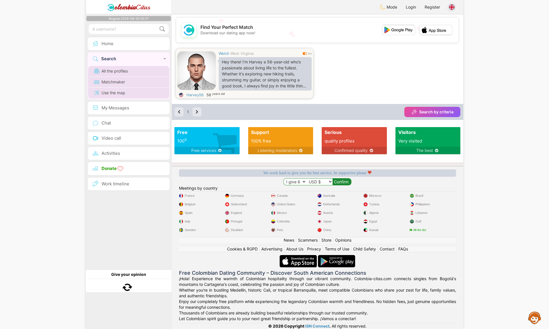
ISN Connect (317, 326)
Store (326, 240)
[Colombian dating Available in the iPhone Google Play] (336, 257)
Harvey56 (195, 95)
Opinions (343, 240)
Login (411, 7)
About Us (294, 248)
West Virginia (242, 53)
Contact (387, 248)
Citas (132, 7)
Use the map (113, 92)
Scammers (308, 240)
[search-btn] (162, 29)
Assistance (534, 317)
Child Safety (364, 248)
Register (432, 7)
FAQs (403, 248)
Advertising (272, 248)
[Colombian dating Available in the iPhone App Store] (299, 257)
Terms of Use (337, 248)
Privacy (314, 248)
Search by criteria (436, 111)
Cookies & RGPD (242, 248)
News (289, 240)
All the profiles (115, 71)
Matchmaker (113, 81)
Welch (224, 53)
